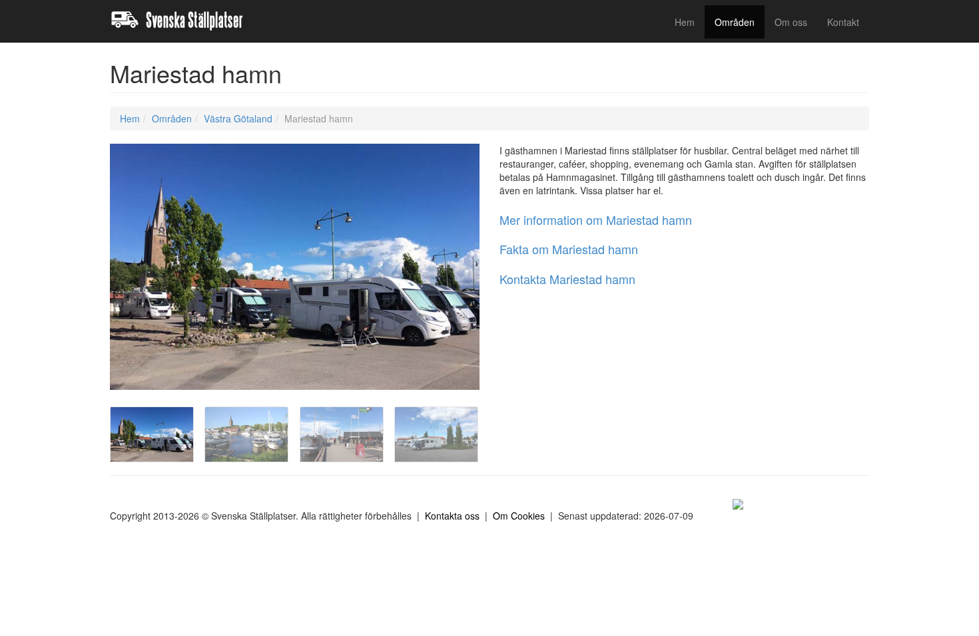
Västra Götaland (238, 118)
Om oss (791, 22)
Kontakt (843, 22)
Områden (735, 22)
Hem (685, 22)
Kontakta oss (452, 515)
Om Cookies (519, 515)
